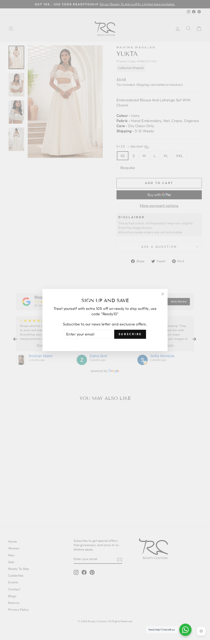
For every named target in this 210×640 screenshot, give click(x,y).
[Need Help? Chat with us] (185, 630)
